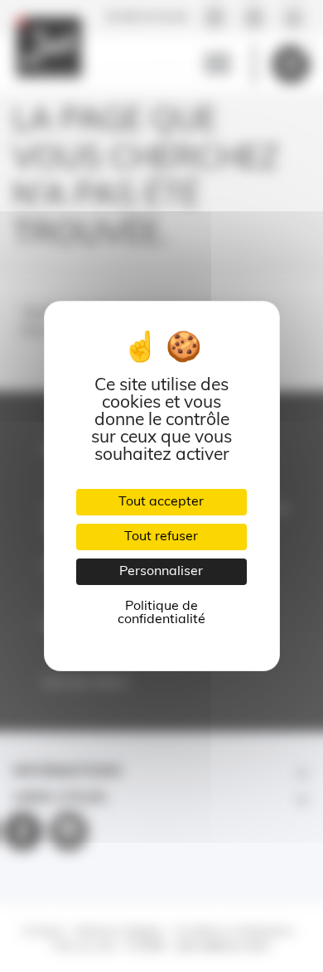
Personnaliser (161, 571)
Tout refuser (161, 537)
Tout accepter (161, 502)
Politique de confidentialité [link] (161, 613)
